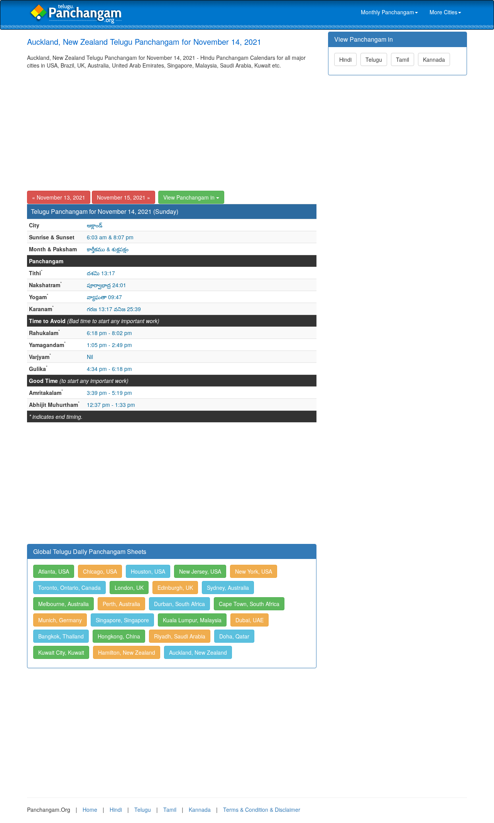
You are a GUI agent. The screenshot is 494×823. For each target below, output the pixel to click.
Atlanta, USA (53, 571)
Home (90, 809)
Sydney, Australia (228, 587)
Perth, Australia (121, 604)
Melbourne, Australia (63, 604)
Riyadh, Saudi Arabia (179, 636)
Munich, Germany (60, 620)
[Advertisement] (171, 127)
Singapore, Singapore (122, 620)
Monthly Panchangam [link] (387, 12)
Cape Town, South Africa (249, 604)
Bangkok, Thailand (61, 636)
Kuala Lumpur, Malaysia (192, 620)
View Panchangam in (189, 197)
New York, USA (253, 571)
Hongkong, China (119, 636)
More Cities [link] (443, 12)
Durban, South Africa (179, 604)
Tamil (402, 59)
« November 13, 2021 (58, 197)
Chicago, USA (100, 571)
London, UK (129, 587)
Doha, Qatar (234, 636)
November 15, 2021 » (123, 197)
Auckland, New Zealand (198, 652)
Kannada (434, 59)
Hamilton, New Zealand (126, 652)
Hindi (345, 59)
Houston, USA (148, 571)
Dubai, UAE (249, 620)
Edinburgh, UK (175, 587)
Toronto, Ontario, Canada (69, 587)
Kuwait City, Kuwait (61, 652)
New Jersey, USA (200, 571)
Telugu (373, 59)
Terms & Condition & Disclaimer (261, 809)
